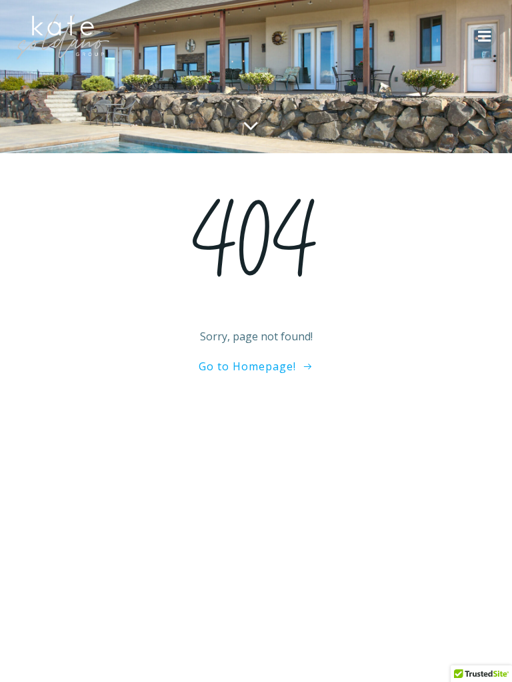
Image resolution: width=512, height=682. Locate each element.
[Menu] (484, 36)
